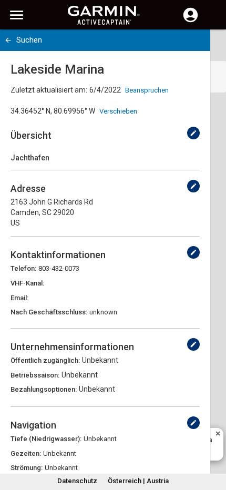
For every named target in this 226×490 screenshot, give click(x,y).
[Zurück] (8, 40)
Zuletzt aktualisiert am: (49, 90)
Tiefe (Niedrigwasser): (46, 439)
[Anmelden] (190, 21)
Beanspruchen (147, 90)
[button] (213, 442)
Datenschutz (77, 481)
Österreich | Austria (138, 481)
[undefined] (193, 133)
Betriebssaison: (35, 375)
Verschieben (118, 111)
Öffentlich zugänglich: (45, 360)
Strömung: (27, 468)
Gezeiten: (26, 453)
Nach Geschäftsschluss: (49, 312)
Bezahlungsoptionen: (44, 389)
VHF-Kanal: (27, 283)
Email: (19, 298)
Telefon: (23, 268)
